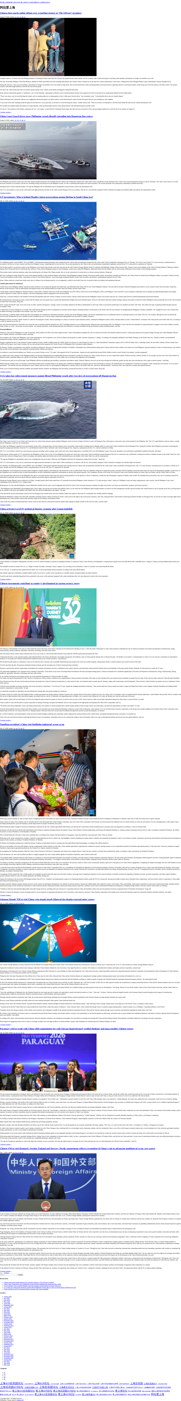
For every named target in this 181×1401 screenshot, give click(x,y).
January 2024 (8, 1337)
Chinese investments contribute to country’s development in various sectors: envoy (40, 583)
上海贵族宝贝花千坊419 (134, 1387)
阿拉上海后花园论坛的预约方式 (139, 1395)
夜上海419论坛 (44, 1390)
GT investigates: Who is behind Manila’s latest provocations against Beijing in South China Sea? (46, 197)
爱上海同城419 (88, 1394)
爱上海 (14, 1394)
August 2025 (8, 1307)
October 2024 (8, 1324)
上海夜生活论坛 (66, 1387)
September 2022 (8, 1358)
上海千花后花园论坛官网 (109, 1384)
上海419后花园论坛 (11, 1383)
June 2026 (7, 1300)
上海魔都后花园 (149, 1387)
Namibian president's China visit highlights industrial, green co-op (32, 724)
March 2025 (7, 1315)
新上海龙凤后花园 (134, 1391)
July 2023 (7, 1348)
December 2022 (8, 1354)
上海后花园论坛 (48, 1387)
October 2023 (8, 1342)
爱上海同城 (78, 1394)
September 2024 (8, 1325)
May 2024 (7, 1330)
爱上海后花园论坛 (120, 1395)
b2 (18, 17)
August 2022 (8, 1359)
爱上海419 (20, 1395)
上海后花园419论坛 (11, 1387)
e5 (24, 17)
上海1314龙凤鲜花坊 (67, 1384)
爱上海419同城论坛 (29, 1394)
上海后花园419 (150, 1383)
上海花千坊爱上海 (100, 1387)
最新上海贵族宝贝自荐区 (160, 1391)
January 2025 (8, 1319)
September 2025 (8, 1305)
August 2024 (8, 1327)
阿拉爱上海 (157, 1394)
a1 (15, 17)
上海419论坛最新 (54, 1384)
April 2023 (7, 1353)
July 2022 (7, 1361)
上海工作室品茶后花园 (83, 1387)
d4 (22, 17)
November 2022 (8, 1356)
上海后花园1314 (31, 1387)
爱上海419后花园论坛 (46, 1394)
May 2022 (7, 1365)
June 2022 (7, 1363)
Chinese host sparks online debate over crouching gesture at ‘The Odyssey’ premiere (41, 13)
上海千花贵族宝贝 (124, 1384)
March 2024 (7, 1334)
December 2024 (8, 1320)
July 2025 (7, 1308)
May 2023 (7, 1351)
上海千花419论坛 (81, 1384)
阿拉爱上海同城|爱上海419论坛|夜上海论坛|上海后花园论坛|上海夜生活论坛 (25, 2)
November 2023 (8, 1341)
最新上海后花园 (146, 1391)
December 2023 (8, 1339)
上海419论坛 (42, 1383)
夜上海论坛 (121, 1390)
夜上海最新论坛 (94, 1391)
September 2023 (8, 1344)
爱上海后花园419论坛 (104, 1395)
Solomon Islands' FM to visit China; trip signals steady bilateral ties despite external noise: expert (47, 899)
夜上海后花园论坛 (83, 1391)
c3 (20, 17)
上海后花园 (136, 1383)
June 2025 (7, 1310)
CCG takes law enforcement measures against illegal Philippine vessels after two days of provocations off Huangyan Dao (58, 376)
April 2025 (7, 1313)
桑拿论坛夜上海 (5, 1395)
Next (7, 1273)
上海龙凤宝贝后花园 (163, 1387)
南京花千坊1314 (5, 1391)
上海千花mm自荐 (93, 1384)
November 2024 (8, 1322)
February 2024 (8, 1336)
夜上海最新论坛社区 (106, 1391)
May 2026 (7, 1302)
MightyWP (20, 1400)
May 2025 (7, 1312)
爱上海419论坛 (66, 1394)
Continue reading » (5, 112)
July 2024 (7, 1329)
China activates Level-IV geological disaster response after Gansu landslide (36, 509)
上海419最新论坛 (29, 1384)
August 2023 (8, 1346)
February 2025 (8, 1317)
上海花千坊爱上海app (117, 1387)
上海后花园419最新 (162, 1384)
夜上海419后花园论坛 (23, 1391)
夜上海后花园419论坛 (64, 1391)
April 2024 (7, 1332)
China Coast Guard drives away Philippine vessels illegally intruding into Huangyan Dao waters (46, 116)
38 (5, 1273)
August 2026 (8, 1296)
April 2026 (7, 1303)
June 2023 (7, 1349)
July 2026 (7, 1298)
